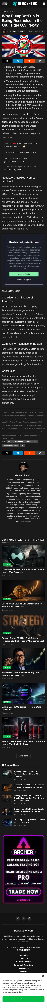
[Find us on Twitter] (18, 919)
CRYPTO (12, 11)
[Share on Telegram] (18, 61)
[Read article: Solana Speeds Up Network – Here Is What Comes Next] (23, 693)
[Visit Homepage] (25, 3)
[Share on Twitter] (7, 61)
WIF (31, 325)
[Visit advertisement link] (23, 869)
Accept (23, 999)
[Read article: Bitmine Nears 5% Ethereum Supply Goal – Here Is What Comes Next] (23, 659)
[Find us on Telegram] (24, 918)
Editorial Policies (23, 962)
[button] (43, 976)
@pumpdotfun (22, 143)
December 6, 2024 (36, 31)
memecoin (30, 349)
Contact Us (23, 958)
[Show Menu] (44, 4)
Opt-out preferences (16, 1005)
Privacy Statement (30, 1005)
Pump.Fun (19, 441)
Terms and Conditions (23, 965)
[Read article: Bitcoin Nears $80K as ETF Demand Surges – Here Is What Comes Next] (23, 590)
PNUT (21, 325)
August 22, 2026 (8, 713)
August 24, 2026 (8, 575)
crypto (5, 125)
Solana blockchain (10, 445)
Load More (23, 756)
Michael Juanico (17, 31)
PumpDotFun (31, 441)
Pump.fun (32, 114)
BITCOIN (7, 599)
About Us (24, 955)
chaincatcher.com (11, 291)
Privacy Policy (24, 968)
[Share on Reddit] (29, 61)
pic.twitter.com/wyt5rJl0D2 (15, 162)
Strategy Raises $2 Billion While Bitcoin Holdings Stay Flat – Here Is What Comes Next (29, 798)
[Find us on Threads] (29, 919)
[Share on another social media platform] (40, 61)
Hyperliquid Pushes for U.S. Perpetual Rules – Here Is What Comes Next (27, 773)
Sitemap (23, 971)
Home (4, 11)
